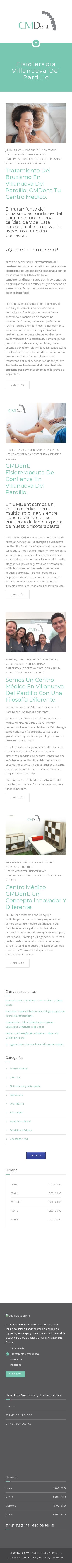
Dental (11, 1406)
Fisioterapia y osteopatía (31, 454)
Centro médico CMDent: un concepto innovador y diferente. (36, 897)
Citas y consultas (18, 1423)
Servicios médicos (34, 163)
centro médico (19, 1068)
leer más (17, 384)
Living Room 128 (53, 1557)
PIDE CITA (15, 1374)
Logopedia (28, 668)
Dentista (21, 154)
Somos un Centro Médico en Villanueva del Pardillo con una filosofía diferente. (35, 690)
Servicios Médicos (19, 1415)
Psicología (45, 158)
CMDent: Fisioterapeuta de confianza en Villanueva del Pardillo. (30, 479)
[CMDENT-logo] (36, 21)
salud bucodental (20, 1121)
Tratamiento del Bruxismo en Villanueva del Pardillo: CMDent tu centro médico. (33, 183)
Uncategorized (19, 1139)
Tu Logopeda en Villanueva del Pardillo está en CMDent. (35, 1044)
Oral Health (29, 158)
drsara (35, 150)
